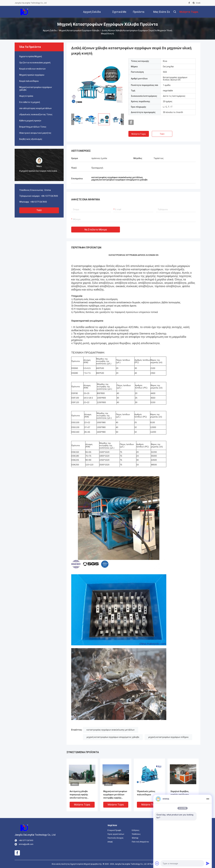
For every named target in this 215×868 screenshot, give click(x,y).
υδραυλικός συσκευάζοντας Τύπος (36, 114)
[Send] (207, 863)
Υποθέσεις (136, 834)
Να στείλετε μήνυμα (95, 229)
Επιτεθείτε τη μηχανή (29, 102)
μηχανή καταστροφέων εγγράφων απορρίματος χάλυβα (113, 737)
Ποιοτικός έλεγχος (115, 838)
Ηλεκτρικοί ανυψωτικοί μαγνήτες (35, 133)
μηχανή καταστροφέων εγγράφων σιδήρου (168, 737)
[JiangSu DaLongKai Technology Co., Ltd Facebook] (189, 3)
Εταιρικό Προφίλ (114, 830)
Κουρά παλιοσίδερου (29, 81)
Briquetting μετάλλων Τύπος (32, 127)
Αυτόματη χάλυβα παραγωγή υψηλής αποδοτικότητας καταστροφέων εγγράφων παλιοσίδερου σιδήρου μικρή (82, 794)
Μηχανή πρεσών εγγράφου (31, 75)
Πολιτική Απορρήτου (140, 842)
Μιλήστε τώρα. (138, 134)
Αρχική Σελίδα (50, 30)
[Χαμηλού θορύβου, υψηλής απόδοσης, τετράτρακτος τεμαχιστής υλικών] (183, 774)
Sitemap (135, 838)
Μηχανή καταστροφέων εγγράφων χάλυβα (79, 30)
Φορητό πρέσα (26, 96)
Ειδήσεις (135, 830)
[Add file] (157, 863)
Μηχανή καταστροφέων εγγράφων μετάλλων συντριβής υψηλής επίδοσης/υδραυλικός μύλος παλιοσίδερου (115, 794)
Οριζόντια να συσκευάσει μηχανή (34, 62)
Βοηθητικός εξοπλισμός (30, 139)
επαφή (110, 842)
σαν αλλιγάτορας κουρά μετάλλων (35, 108)
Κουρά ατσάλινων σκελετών (32, 69)
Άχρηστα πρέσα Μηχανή (30, 56)
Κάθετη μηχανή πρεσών (30, 120)
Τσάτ (39, 210)
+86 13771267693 (49, 196)
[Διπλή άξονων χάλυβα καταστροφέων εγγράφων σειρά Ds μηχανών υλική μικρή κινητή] (97, 85)
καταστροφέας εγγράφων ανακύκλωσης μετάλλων (111, 730)
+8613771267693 (38, 202)
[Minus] (207, 799)
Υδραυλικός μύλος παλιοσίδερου (146, 793)
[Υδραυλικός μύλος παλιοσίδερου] (149, 774)
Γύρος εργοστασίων (116, 834)
